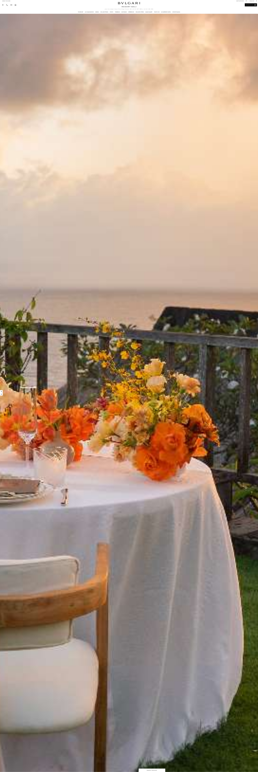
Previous (1, 391)
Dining (97, 12)
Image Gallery (148, 12)
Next (1, 394)
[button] (241, 1)
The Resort (80, 12)
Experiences (131, 12)
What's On (156, 12)
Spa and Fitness (104, 12)
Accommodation (89, 12)
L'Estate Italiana (176, 12)
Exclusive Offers (140, 12)
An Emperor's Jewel (166, 12)
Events (111, 12)
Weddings (117, 12)
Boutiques (124, 12)
